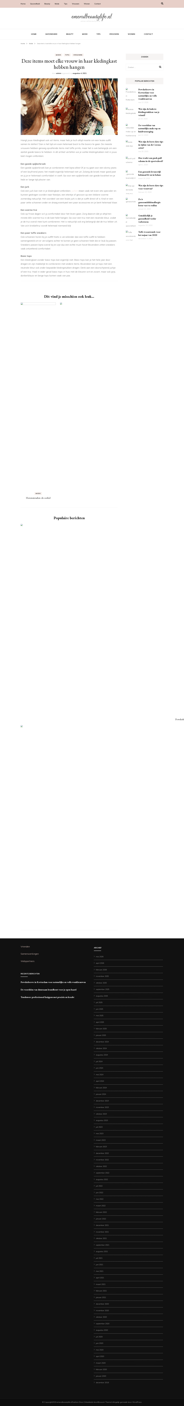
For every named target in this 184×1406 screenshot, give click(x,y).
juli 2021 (99, 1258)
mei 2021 (99, 1271)
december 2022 (102, 1153)
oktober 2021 (101, 1238)
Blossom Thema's (105, 1402)
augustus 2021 (102, 1251)
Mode (57, 4)
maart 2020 (101, 1363)
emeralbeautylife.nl (92, 16)
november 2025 (102, 976)
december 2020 (102, 1304)
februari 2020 (101, 1369)
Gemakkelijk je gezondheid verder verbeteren (147, 218)
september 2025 (102, 989)
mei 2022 (99, 1199)
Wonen (87, 4)
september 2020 (102, 1323)
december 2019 (102, 1382)
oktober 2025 (101, 983)
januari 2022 (101, 1219)
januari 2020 (101, 1376)
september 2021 (102, 1245)
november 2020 (102, 1310)
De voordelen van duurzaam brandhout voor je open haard (48, 989)
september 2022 (102, 1173)
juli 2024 (99, 1061)
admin (58, 73)
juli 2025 (99, 1002)
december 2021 (102, 1225)
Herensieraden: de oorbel (38, 497)
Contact (97, 4)
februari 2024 (101, 1088)
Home (23, 4)
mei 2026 (99, 956)
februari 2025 (101, 1029)
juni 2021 (99, 1264)
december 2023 (102, 1101)
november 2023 (102, 1107)
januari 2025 (101, 1035)
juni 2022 (99, 1192)
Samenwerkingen (30, 953)
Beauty (47, 4)
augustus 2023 (102, 1120)
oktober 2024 (101, 1048)
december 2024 (102, 1042)
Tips (65, 4)
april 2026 (100, 963)
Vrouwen (75, 4)
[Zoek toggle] (162, 3)
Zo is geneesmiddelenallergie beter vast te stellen (149, 202)
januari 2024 (101, 1094)
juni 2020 (99, 1343)
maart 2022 (101, 1206)
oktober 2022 (101, 1166)
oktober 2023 (101, 1114)
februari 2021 (101, 1291)
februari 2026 (101, 970)
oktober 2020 (101, 1317)
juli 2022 (99, 1186)
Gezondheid (35, 4)
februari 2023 (101, 1146)
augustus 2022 (102, 1179)
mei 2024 (99, 1074)
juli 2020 (99, 1337)
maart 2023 (101, 1140)
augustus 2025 (102, 996)
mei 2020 (99, 1350)
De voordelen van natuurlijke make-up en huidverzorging (149, 128)
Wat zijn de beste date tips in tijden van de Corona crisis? (150, 144)
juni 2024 (99, 1068)
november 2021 (102, 1232)
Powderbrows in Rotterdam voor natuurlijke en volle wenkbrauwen (53, 982)
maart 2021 (101, 1284)
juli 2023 (99, 1127)
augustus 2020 (102, 1330)
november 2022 (102, 1160)
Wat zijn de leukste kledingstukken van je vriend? (148, 112)
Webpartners (27, 961)
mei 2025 (99, 1015)
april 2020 (100, 1356)
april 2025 (100, 1022)
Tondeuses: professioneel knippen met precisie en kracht (47, 997)
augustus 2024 (102, 1055)
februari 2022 (101, 1212)
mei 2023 (99, 1133)
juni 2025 (99, 1009)
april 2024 (100, 1081)
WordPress (137, 1402)
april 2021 (100, 1278)
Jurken (74, 190)
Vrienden (25, 946)
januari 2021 (101, 1297)
